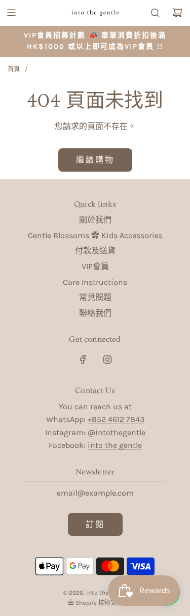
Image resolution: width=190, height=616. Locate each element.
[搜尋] (155, 13)
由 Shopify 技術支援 (95, 602)
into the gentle (115, 445)
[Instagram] (107, 359)
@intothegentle (116, 432)
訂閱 (95, 524)
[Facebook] (83, 359)
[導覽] (11, 13)
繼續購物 (95, 160)
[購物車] (177, 13)
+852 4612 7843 (116, 419)
